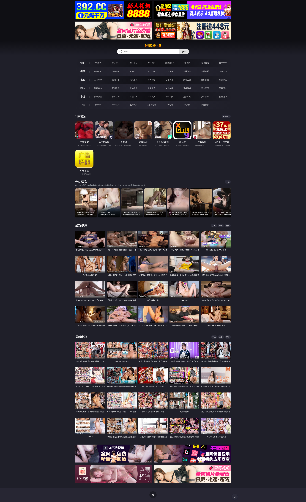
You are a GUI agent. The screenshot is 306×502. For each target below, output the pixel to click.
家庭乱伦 (116, 96)
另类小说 (187, 96)
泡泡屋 (187, 105)
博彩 (82, 63)
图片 (82, 88)
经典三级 (187, 80)
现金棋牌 (205, 63)
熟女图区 (205, 88)
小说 (82, 96)
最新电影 (81, 337)
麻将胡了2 (169, 63)
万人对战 (133, 63)
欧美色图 (133, 88)
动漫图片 (151, 88)
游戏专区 (151, 63)
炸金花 (187, 63)
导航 (82, 105)
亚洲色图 (116, 88)
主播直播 (205, 71)
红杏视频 (169, 105)
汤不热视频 (151, 105)
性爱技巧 (223, 96)
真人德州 (116, 63)
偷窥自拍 (98, 88)
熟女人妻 (169, 71)
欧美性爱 (151, 80)
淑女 (221, 337)
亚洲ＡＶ (98, 71)
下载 (228, 182)
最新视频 (81, 225)
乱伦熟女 (205, 80)
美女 (214, 225)
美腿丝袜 (169, 88)
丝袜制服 (187, 71)
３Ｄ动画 (151, 71)
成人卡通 (133, 80)
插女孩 (98, 105)
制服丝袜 (169, 80)
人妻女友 (133, 96)
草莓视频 (133, 105)
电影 (82, 79)
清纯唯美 (187, 88)
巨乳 (221, 225)
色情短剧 (205, 105)
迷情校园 (169, 96)
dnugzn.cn (153, 45)
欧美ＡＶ (133, 71)
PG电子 (98, 63)
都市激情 (98, 96)
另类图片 (223, 88)
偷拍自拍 (116, 80)
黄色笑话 (205, 96)
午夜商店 (116, 105)
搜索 (184, 51)
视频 (82, 71)
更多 (228, 225)
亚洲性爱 (98, 80)
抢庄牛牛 (223, 63)
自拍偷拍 (116, 71)
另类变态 (223, 80)
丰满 (214, 337)
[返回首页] (235, 497)
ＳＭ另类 (223, 71)
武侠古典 (151, 96)
